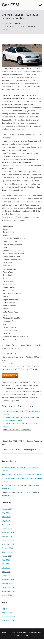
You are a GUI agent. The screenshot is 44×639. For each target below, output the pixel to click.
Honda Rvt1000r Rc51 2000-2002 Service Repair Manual (22, 480)
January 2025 (7, 583)
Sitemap (26, 635)
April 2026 (6, 524)
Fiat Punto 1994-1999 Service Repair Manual (22, 450)
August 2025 (7, 556)
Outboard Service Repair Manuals (17, 430)
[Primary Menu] (40, 5)
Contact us (18, 635)
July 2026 (6, 513)
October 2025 (7, 548)
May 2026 (6, 521)
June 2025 (6, 564)
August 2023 (7, 595)
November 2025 (8, 544)
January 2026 (7, 536)
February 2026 (8, 532)
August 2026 (7, 509)
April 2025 (6, 572)
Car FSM (10, 4)
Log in (4, 609)
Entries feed (7, 612)
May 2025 (6, 568)
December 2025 (8, 540)
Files (39, 632)
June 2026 (6, 517)
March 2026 (7, 528)
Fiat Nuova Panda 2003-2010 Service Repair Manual (20, 469)
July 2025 (6, 560)
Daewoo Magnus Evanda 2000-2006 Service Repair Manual (20, 494)
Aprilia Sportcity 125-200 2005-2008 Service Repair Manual (20, 487)
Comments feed (8, 616)
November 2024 (8, 591)
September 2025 (9, 552)
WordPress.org (8, 620)
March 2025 (7, 575)
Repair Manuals (28, 632)
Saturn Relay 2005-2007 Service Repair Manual (21, 474)
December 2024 (8, 587)
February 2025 (8, 579)
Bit (36, 632)
